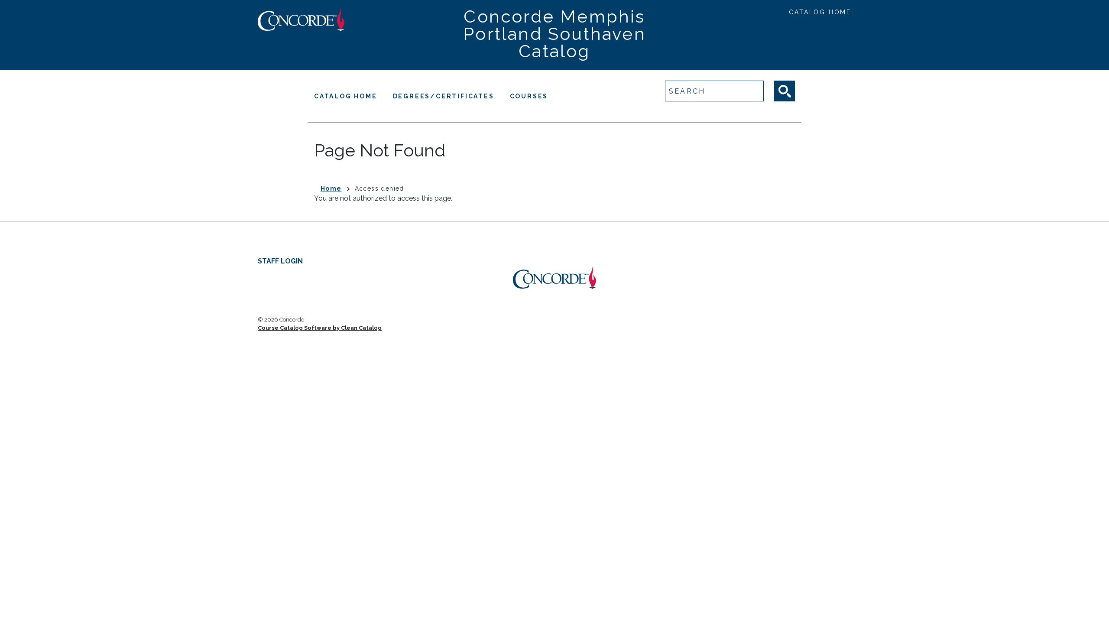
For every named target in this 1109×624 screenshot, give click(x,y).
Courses (529, 96)
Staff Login (280, 261)
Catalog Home (820, 12)
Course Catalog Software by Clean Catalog (320, 328)
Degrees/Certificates (443, 96)
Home (331, 188)
